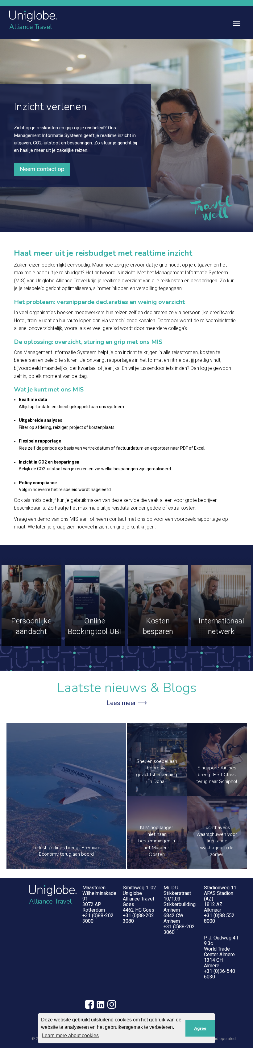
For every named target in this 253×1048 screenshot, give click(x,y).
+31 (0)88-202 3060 (179, 929)
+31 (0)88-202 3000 (98, 918)
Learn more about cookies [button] (70, 1035)
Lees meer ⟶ (126, 703)
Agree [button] (200, 1028)
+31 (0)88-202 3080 (138, 918)
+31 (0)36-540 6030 (219, 974)
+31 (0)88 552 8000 (219, 918)
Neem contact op (42, 169)
